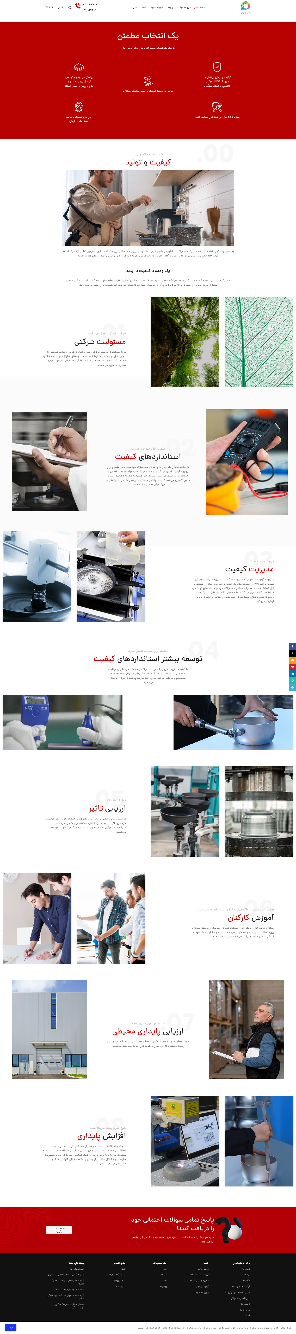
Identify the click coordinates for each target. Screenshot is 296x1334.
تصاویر (164, 1280)
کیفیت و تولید (201, 1286)
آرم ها (164, 1275)
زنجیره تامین (202, 1269)
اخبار (165, 1269)
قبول (11, 1328)
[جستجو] (70, 7)
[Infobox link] (148, 62)
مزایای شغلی (119, 1286)
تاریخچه (246, 1275)
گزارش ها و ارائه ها (241, 1286)
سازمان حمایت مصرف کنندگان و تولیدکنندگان (68, 1305)
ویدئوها (163, 1286)
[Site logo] (245, 7)
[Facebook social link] (292, 646)
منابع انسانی (119, 1263)
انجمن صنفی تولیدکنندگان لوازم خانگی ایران (65, 1297)
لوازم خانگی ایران (241, 1263)
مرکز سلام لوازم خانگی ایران (90, 25)
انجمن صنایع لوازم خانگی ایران (69, 1290)
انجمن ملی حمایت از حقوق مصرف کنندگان (67, 1282)
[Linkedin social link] (292, 673)
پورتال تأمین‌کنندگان (199, 1275)
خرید (206, 1263)
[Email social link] (292, 660)
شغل (123, 1269)
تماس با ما (245, 1310)
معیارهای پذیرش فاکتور (197, 1280)
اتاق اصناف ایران (76, 1269)
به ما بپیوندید (118, 1280)
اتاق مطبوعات (160, 1263)
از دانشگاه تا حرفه (117, 1275)
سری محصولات (201, 1292)
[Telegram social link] (292, 687)
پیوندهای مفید (76, 1263)
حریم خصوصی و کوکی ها (237, 1292)
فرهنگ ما (245, 1304)
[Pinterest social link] (292, 667)
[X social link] (292, 653)
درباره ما (246, 1269)
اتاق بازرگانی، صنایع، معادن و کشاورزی (65, 1275)
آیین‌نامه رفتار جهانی (240, 1298)
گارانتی (246, 1316)
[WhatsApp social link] (292, 680)
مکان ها (246, 1280)
